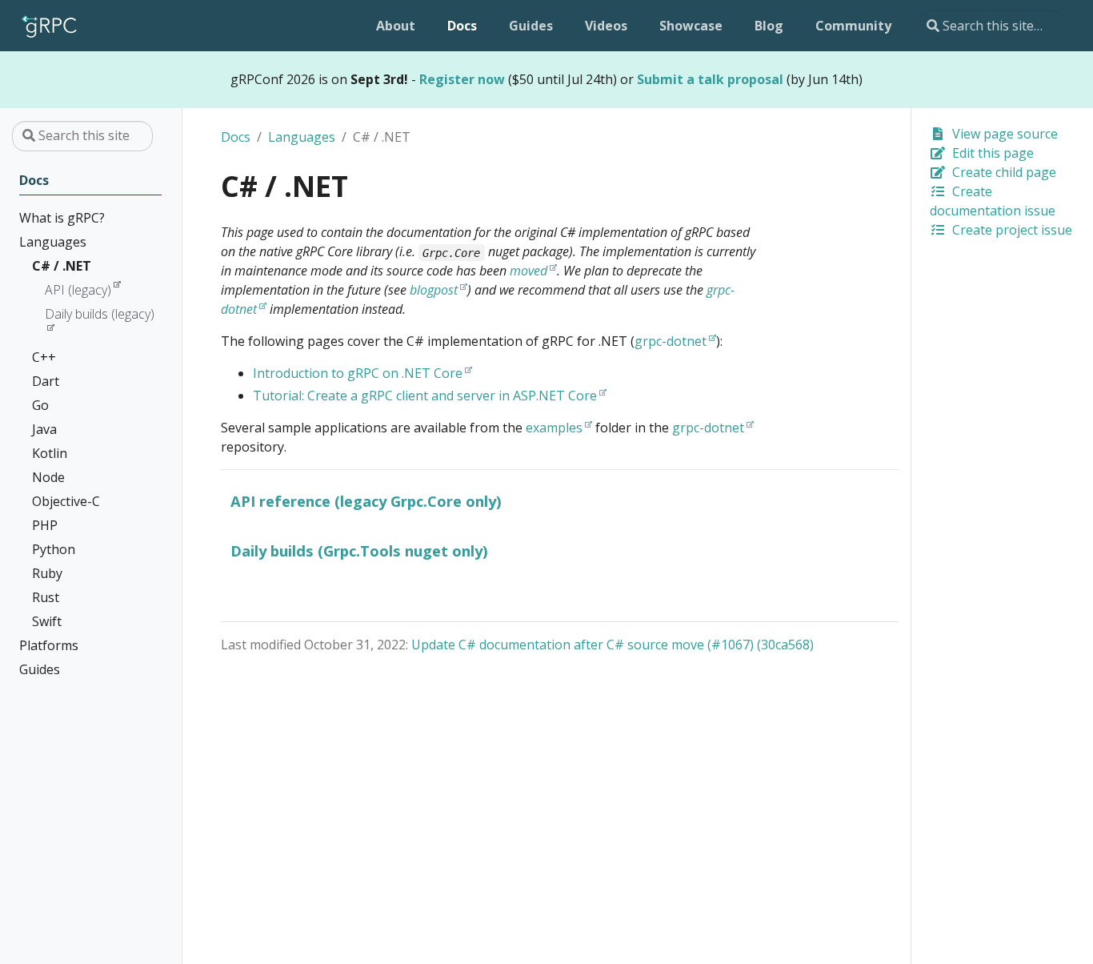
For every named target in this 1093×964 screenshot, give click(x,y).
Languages (301, 137)
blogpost (434, 290)
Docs (235, 137)
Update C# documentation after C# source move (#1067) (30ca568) (612, 644)
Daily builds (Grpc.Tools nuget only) (359, 550)
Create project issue (1010, 230)
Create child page (1002, 172)
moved (528, 270)
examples (554, 427)
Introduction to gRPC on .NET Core (357, 373)
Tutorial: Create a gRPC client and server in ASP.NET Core (425, 395)
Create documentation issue (992, 201)
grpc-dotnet (671, 341)
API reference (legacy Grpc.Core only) (366, 501)
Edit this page (991, 153)
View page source (1003, 134)
